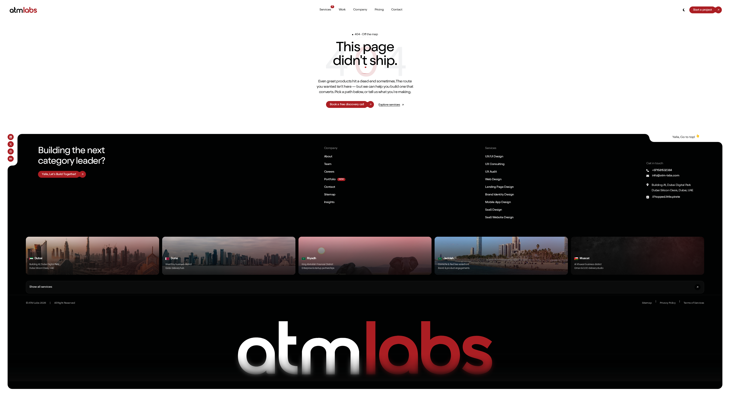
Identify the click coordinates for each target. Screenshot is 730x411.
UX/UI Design (494, 156)
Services (325, 9)
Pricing (379, 9)
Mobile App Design (498, 202)
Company (360, 9)
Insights (329, 202)
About (328, 156)
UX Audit (491, 172)
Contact (396, 9)
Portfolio (330, 179)
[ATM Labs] (365, 348)
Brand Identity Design (499, 194)
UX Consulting (494, 164)
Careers (329, 172)
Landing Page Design (499, 187)
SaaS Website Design (499, 217)
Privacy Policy (667, 303)
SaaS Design (493, 210)
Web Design (493, 179)
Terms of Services (694, 303)
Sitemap (329, 194)
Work (342, 9)
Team (328, 164)
